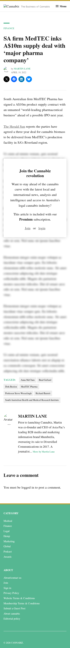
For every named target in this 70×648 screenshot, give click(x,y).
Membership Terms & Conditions (22, 603)
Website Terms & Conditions (19, 598)
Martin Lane (22, 68)
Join (27, 228)
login (41, 228)
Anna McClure (28, 380)
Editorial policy (12, 618)
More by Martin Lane (44, 451)
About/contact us (12, 577)
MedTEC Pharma (29, 386)
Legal (7, 531)
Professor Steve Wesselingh (18, 393)
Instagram (14, 637)
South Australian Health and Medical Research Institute (32, 400)
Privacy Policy (11, 593)
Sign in (7, 588)
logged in (27, 487)
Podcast (8, 551)
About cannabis (12, 613)
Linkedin (6, 637)
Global (7, 546)
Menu (63, 6)
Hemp (7, 536)
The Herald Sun (14, 126)
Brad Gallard (45, 380)
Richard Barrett (43, 393)
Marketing (9, 541)
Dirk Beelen (11, 386)
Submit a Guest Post (14, 608)
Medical (8, 521)
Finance (9, 28)
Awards (8, 556)
